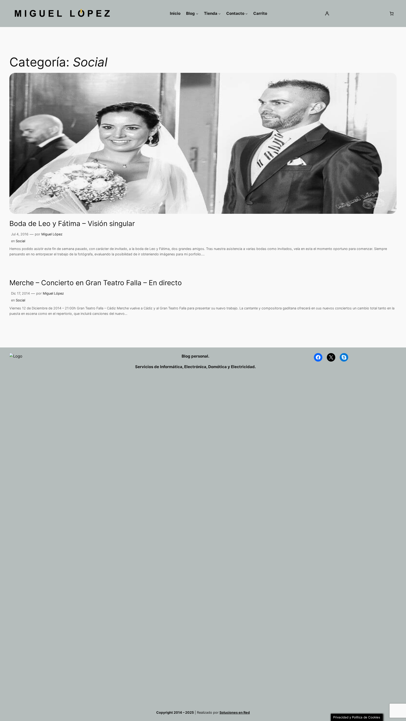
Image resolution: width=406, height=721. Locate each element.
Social (20, 241)
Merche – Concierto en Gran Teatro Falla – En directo (95, 283)
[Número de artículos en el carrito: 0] (392, 14)
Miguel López (51, 234)
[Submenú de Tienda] (219, 13)
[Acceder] (327, 14)
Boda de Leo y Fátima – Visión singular (72, 223)
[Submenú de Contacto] (246, 13)
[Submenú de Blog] (197, 13)
